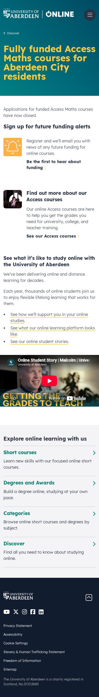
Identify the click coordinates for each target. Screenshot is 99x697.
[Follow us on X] (16, 612)
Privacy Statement (17, 626)
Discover (13, 33)
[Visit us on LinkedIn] (41, 612)
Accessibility (12, 634)
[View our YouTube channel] (6, 612)
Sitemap (10, 669)
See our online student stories (39, 341)
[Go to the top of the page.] (89, 597)
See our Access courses (51, 236)
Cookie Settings (15, 643)
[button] (90, 15)
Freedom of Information (22, 661)
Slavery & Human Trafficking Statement (34, 652)
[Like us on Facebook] (32, 612)
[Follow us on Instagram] (24, 612)
